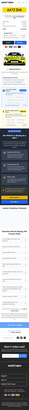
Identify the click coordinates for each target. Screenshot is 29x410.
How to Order (14, 197)
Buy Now (19, 42)
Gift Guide (14, 201)
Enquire (8, 42)
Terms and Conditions (10, 391)
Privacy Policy (21, 391)
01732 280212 (16, 332)
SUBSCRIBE (23, 356)
